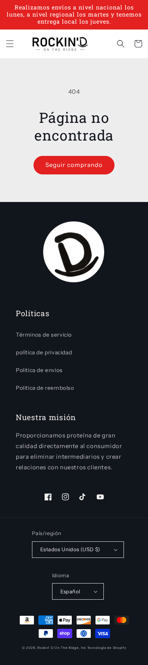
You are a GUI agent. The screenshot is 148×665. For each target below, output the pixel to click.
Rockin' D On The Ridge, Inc (61, 648)
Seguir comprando (74, 165)
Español (70, 591)
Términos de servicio (44, 334)
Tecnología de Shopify (106, 648)
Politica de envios (39, 370)
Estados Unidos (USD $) (70, 549)
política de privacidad (44, 352)
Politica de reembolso (45, 387)
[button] (10, 43)
